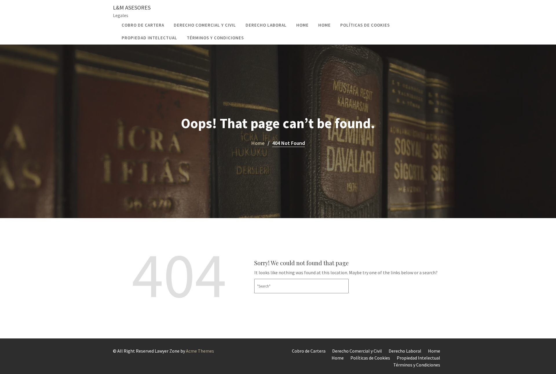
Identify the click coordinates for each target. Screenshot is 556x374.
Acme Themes (200, 351)
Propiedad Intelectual (149, 37)
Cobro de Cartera (143, 25)
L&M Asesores (132, 7)
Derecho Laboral (266, 25)
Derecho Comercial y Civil (205, 25)
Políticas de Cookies (365, 25)
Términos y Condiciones (215, 37)
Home (302, 25)
